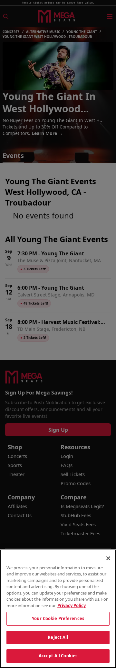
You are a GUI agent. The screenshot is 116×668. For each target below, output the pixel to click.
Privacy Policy (71, 605)
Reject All (58, 637)
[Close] (108, 558)
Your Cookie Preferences (58, 618)
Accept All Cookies (58, 656)
